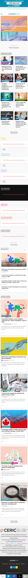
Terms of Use (12, 563)
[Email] (25, 576)
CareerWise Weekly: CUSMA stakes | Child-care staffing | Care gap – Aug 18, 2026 (13, 281)
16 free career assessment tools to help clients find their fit (21, 68)
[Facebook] (14, 576)
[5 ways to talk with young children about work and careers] (21, 96)
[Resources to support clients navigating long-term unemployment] (14, 492)
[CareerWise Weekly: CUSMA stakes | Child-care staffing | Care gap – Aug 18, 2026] (14, 419)
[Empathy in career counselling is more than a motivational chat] (7, 60)
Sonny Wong (5, 30)
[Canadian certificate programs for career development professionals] (7, 78)
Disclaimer (18, 563)
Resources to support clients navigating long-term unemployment (13, 503)
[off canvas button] (1, 14)
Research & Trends (6, 390)
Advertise (23, 563)
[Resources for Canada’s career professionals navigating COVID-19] (7, 96)
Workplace (5, 63)
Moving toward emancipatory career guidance (6, 123)
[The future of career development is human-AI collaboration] (14, 455)
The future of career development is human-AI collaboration (13, 287)
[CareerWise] (14, 560)
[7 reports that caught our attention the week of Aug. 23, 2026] (14, 36)
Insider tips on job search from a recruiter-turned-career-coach (20, 86)
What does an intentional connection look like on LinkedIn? (13, 27)
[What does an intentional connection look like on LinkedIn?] (14, 346)
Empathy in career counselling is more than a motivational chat (7, 68)
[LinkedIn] (8, 576)
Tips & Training (5, 24)
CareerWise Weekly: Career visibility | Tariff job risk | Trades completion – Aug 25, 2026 (13, 264)
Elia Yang (5, 396)
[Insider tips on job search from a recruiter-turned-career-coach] (21, 78)
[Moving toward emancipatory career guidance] (7, 115)
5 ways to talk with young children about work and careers (20, 104)
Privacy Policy (5, 563)
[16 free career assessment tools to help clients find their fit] (21, 60)
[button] (14, 3)
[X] (19, 576)
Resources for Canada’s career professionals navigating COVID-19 (6, 105)
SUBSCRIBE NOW (14, 3)
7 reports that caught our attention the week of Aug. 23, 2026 (13, 38)
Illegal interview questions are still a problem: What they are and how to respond (21, 124)
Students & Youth (20, 99)
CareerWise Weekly (7, 324)
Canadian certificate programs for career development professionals (7, 86)
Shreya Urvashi (6, 469)
